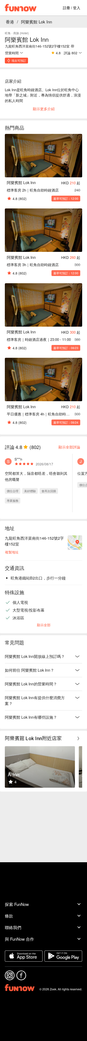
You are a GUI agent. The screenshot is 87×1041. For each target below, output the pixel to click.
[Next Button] (78, 738)
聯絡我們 (13, 927)
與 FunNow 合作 (19, 939)
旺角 (8, 33)
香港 (10, 22)
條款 (9, 916)
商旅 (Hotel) (21, 33)
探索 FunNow (17, 904)
